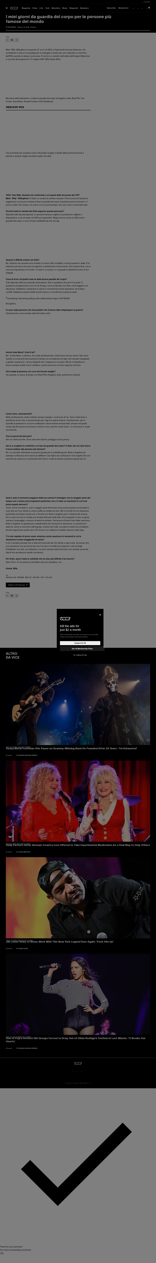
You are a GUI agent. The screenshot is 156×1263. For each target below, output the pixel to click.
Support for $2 (80, 643)
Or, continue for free (80, 655)
